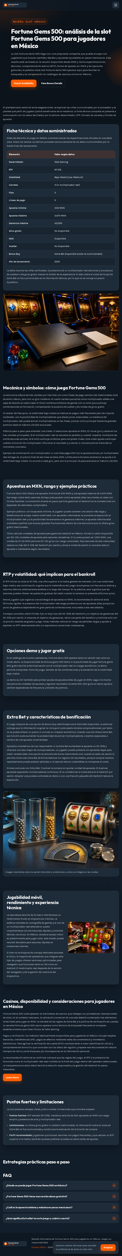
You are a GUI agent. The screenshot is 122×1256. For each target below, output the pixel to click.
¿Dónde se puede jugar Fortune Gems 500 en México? (36, 1185)
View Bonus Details (51, 83)
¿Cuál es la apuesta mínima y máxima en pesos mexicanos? (39, 1207)
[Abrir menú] (115, 5)
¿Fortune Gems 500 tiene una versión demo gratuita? (36, 1196)
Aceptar (108, 1247)
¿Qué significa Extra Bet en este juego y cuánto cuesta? (38, 1218)
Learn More (12, 1077)
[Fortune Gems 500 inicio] (15, 5)
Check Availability (23, 83)
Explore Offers (39, 1247)
